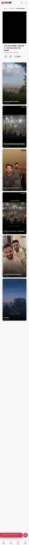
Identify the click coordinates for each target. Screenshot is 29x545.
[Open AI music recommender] (25, 535)
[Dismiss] (21, 534)
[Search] (21, 2)
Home (5, 8)
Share (18, 56)
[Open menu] (26, 2)
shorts (12, 8)
